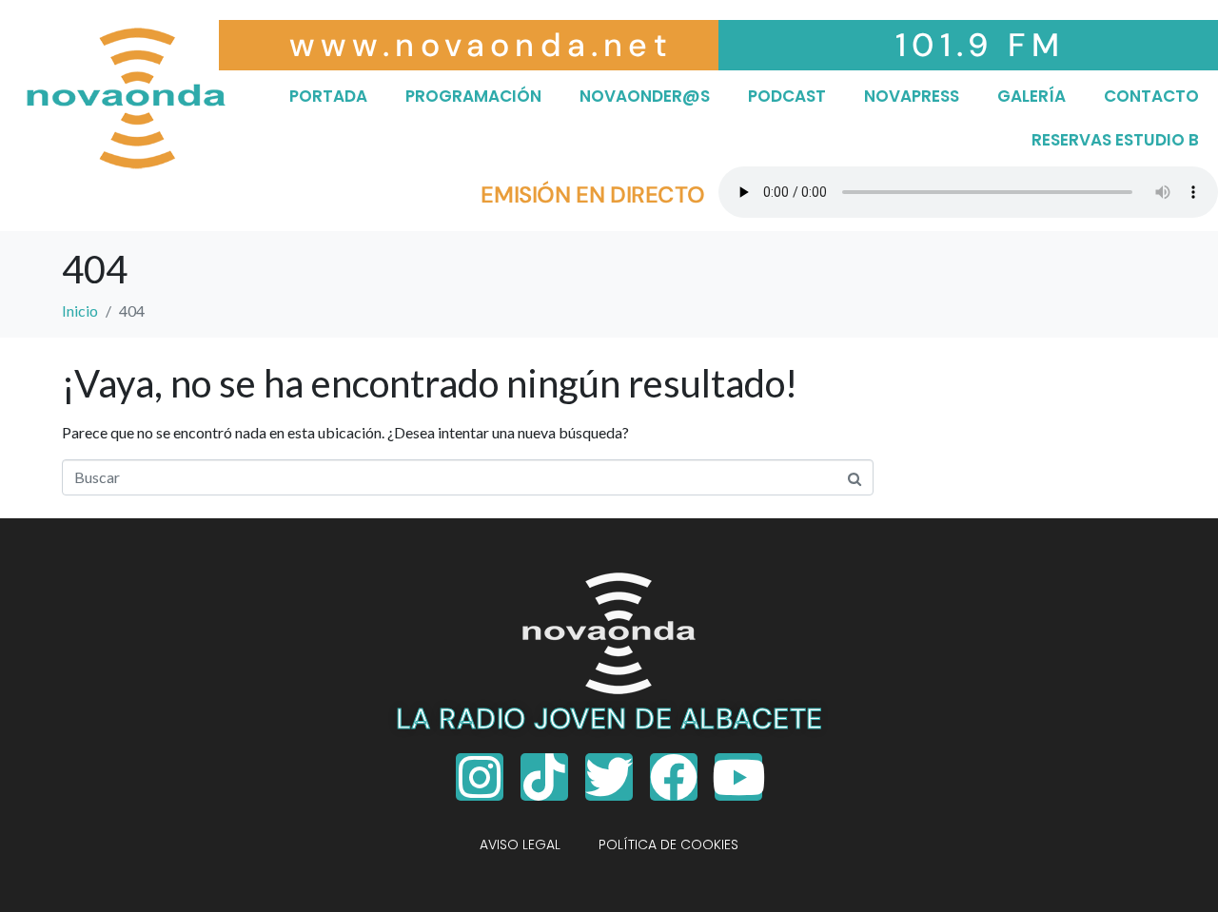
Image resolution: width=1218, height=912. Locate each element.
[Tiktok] (544, 777)
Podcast (787, 96)
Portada (328, 96)
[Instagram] (479, 777)
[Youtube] (738, 777)
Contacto (1151, 96)
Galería (1031, 96)
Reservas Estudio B (1115, 139)
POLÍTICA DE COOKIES (668, 844)
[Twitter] (609, 777)
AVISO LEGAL (520, 844)
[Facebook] (673, 777)
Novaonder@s (645, 96)
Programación (473, 96)
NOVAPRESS (911, 96)
